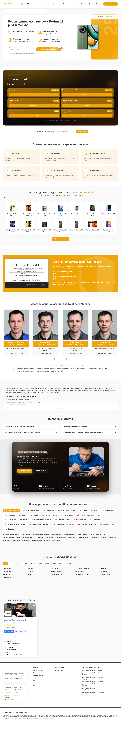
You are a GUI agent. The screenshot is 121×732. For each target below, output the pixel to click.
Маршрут (10, 631)
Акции (77, 4)
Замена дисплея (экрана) (70, 100)
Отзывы (91, 4)
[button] (57, 359)
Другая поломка (82, 131)
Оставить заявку (25, 470)
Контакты (99, 4)
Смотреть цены (41, 470)
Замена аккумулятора (69, 111)
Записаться (33, 95)
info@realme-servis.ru (12, 695)
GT (5, 198)
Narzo (18, 198)
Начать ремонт (111, 4)
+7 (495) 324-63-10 (30, 4)
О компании (57, 4)
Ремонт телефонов (59, 670)
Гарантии (84, 4)
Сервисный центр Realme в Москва (91, 670)
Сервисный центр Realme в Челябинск (92, 681)
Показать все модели (60, 238)
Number (11, 198)
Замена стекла (13, 100)
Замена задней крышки (16, 111)
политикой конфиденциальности (30, 53)
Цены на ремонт (68, 4)
